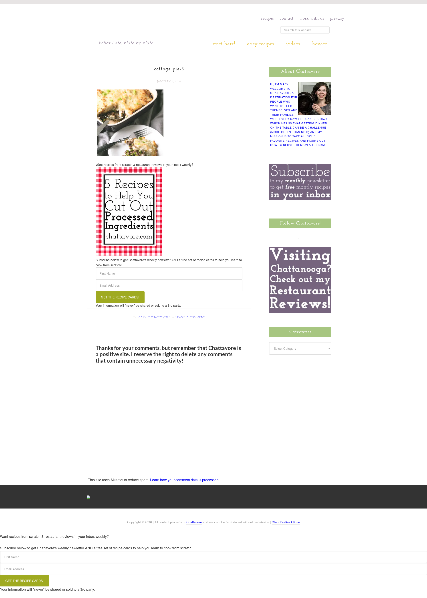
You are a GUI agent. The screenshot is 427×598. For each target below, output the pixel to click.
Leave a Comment (190, 317)
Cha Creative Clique (286, 522)
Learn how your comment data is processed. (185, 479)
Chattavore (140, 22)
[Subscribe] (324, 236)
